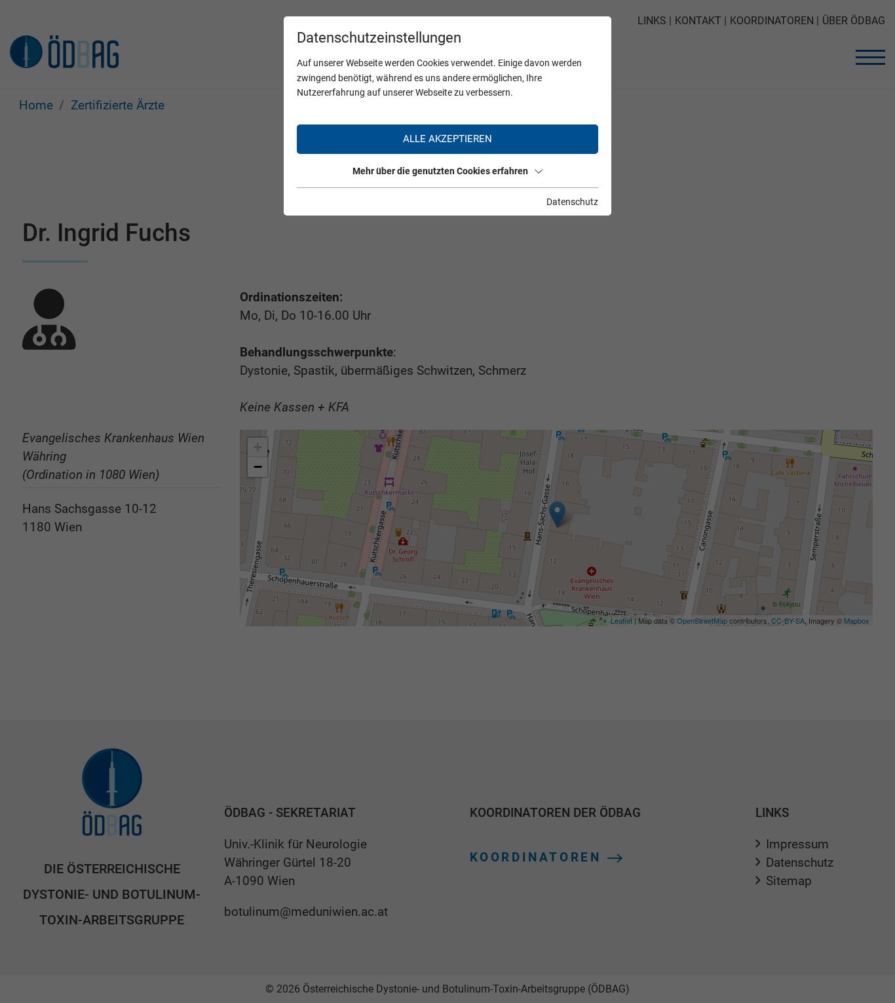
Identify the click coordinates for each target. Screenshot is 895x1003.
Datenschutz (572, 202)
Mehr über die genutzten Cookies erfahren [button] (440, 171)
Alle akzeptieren (447, 139)
